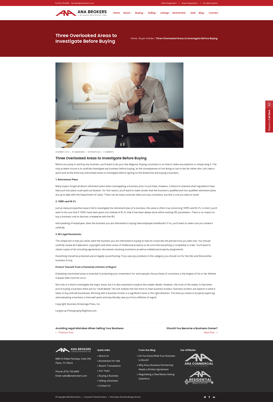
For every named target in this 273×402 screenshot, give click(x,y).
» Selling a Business (107, 380)
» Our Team (103, 370)
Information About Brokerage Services (125, 397)
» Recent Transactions (109, 365)
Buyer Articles (146, 38)
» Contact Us (103, 385)
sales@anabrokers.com (84, 3)
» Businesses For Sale (108, 360)
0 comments (108, 152)
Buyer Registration (190, 3)
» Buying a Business (107, 375)
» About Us (103, 355)
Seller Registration (169, 3)
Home (134, 38)
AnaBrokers (80, 152)
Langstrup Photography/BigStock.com (76, 310)
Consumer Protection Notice (95, 397)
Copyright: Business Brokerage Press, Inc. (77, 304)
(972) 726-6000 (63, 3)
